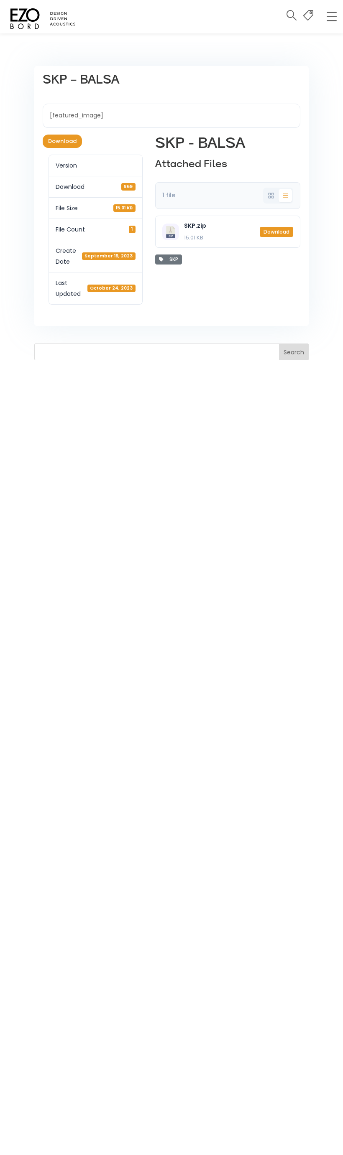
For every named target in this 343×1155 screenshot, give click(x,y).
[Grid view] (271, 195)
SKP (172, 259)
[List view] (285, 195)
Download (62, 141)
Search (294, 352)
